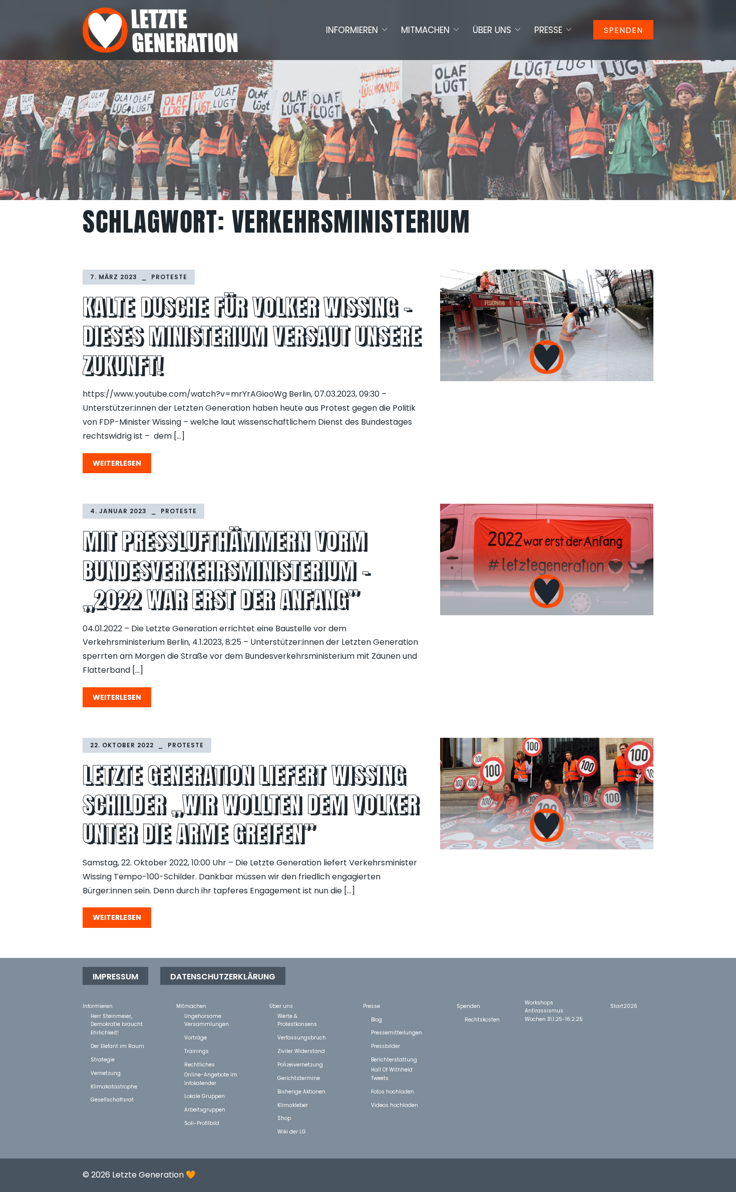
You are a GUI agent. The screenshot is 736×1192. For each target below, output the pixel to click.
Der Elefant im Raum (117, 1045)
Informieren (352, 30)
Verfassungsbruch (301, 1037)
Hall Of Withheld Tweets (392, 1069)
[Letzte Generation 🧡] (160, 30)
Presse (548, 30)
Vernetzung (106, 1072)
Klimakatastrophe (114, 1086)
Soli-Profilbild (201, 1122)
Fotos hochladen (392, 1091)
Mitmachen (425, 30)
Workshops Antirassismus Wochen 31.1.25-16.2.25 (554, 1002)
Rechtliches (199, 1064)
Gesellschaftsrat (112, 1099)
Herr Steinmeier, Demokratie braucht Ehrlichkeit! (117, 1015)
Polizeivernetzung (300, 1064)
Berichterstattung (394, 1059)
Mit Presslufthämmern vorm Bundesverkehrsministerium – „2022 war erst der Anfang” (226, 570)
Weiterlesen (117, 463)
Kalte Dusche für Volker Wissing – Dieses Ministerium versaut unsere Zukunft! (252, 336)
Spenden (623, 30)
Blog (376, 1019)
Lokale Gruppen (204, 1095)
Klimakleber (292, 1104)
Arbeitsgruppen (204, 1109)
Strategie (103, 1059)
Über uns (492, 30)
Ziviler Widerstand (301, 1050)
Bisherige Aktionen (301, 1091)
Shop (284, 1117)
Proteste (169, 277)
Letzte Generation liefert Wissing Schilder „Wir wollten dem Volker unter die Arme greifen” (250, 804)
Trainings (196, 1050)
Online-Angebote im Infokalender (210, 1074)
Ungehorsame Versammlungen (206, 1015)
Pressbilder (385, 1045)
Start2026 (623, 1005)
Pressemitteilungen (396, 1032)
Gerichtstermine (298, 1077)
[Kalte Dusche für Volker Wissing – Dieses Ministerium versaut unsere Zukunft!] (546, 325)
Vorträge (195, 1037)
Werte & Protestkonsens (297, 1015)
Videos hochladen (394, 1104)
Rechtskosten (482, 1019)
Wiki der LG (291, 1131)
